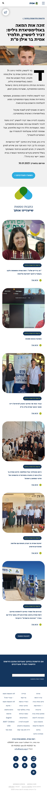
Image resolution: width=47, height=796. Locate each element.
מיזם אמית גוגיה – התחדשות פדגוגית (38, 706)
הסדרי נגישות (23, 702)
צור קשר (23, 698)
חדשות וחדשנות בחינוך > (34, 18)
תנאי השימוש (31, 784)
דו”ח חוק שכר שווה (23, 730)
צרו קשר (33, 758)
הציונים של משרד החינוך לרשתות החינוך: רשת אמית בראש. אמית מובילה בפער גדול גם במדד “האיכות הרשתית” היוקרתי (24, 615)
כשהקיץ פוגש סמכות (33, 339)
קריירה (23, 694)
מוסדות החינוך (38, 734)
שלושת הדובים (27, 787)
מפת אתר (9, 730)
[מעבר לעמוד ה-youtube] (24, 758)
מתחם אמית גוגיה (38, 714)
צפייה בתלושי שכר (23, 710)
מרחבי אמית (23, 706)
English (9, 718)
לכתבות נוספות (23, 636)
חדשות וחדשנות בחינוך (32, 265)
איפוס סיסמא (8, 710)
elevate (12, 787)
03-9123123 (28, 746)
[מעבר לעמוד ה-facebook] (15, 758)
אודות (38, 694)
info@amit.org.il (21, 749)
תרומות (8, 714)
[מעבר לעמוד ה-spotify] (24, 765)
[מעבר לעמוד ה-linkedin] (33, 772)
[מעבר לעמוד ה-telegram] (15, 765)
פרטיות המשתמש (19, 784)
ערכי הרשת (38, 698)
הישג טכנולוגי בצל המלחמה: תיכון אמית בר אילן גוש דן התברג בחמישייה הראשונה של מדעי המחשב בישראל (25, 475)
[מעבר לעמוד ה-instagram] (33, 765)
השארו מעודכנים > (23, 175)
